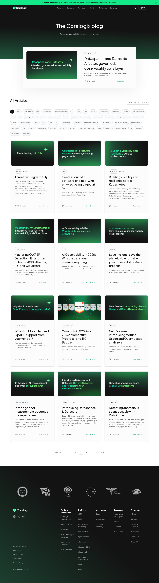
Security (32, 128)
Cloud (50, 117)
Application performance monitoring (115, 128)
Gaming (27, 117)
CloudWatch (116, 111)
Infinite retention (66, 524)
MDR (24, 128)
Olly (38, 111)
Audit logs (72, 128)
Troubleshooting (106, 122)
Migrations (77, 122)
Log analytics (15, 133)
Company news (135, 122)
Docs (98, 514)
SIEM (12, 117)
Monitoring (139, 128)
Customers (103, 8)
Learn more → (113, 2)
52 (97, 452)
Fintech (58, 117)
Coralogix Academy (99, 525)
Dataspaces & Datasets (124, 117)
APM (35, 117)
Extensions (53, 128)
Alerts (18, 111)
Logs (99, 128)
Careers (134, 519)
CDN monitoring (104, 111)
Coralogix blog (119, 532)
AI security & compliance (83, 558)
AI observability (84, 547)
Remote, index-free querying (66, 518)
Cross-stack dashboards (65, 543)
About (133, 514)
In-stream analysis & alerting (67, 536)
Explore (42, 117)
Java (50, 122)
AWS (85, 111)
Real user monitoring (138, 111)
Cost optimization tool (66, 551)
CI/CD (43, 122)
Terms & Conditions (19, 546)
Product (93, 111)
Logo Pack (135, 537)
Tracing (36, 122)
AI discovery (83, 542)
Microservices (98, 117)
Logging (125, 111)
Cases (78, 111)
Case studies (15, 128)
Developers (82, 8)
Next (102, 452)
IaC (57, 122)
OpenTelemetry (28, 111)
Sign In (142, 8)
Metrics (13, 122)
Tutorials (62, 128)
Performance (42, 128)
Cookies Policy (18, 563)
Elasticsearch (66, 122)
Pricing (93, 8)
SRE (131, 128)
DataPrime (26, 133)
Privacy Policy (17, 559)
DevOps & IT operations (91, 122)
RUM (80, 519)
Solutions (70, 8)
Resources (118, 510)
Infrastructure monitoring (86, 128)
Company (113, 8)
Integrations (100, 519)
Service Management (121, 122)
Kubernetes (86, 117)
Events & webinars (134, 525)
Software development (61, 111)
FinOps (66, 117)
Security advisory (25, 122)
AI (72, 111)
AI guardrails (83, 552)
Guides (116, 522)
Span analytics (83, 537)
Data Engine (75, 117)
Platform (60, 8)
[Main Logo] (20, 7)
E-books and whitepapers (118, 515)
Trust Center (17, 550)
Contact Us (135, 542)
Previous (58, 452)
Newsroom (135, 532)
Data (19, 117)
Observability (138, 117)
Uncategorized (47, 111)
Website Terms (18, 554)
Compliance (109, 117)
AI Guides (117, 527)
